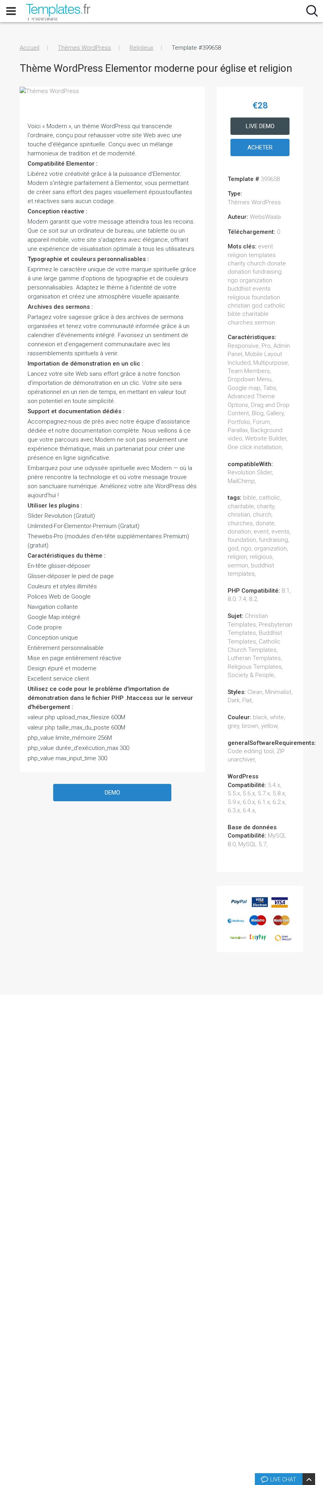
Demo (112, 792)
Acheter (260, 147)
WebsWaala (265, 216)
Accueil (29, 47)
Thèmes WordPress (84, 47)
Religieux (141, 47)
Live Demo (260, 126)
